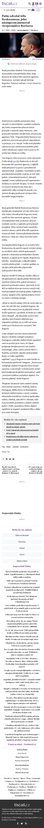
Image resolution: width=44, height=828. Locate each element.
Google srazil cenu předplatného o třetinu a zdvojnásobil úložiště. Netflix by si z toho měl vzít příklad (22, 673)
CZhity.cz (31, 790)
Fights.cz (12, 790)
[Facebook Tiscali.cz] (17, 823)
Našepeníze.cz (16, 793)
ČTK (8, 452)
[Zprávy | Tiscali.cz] (9, 3)
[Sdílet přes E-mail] (13, 459)
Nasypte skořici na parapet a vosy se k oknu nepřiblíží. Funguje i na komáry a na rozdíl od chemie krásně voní (22, 710)
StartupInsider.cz (22, 796)
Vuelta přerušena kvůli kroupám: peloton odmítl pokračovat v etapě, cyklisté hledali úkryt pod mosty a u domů (22, 719)
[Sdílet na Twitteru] (10, 459)
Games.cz (10, 781)
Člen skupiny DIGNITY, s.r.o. (33, 818)
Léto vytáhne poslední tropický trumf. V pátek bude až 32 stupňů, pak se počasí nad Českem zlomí (22, 608)
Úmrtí (22, 554)
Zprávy (16, 779)
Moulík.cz (31, 787)
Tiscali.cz (8, 779)
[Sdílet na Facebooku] (3, 459)
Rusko (9, 447)
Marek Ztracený (22, 773)
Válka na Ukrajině (22, 535)
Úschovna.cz (12, 787)
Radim (12, 10)
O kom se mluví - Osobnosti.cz (22, 744)
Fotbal (22, 548)
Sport (22, 779)
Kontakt (4, 820)
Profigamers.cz (21, 781)
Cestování (36, 779)
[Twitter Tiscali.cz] (21, 823)
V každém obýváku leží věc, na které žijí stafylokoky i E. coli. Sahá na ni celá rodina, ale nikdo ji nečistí (22, 728)
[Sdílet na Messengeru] (6, 459)
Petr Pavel (22, 753)
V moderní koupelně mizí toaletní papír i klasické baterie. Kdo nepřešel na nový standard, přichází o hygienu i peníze (22, 737)
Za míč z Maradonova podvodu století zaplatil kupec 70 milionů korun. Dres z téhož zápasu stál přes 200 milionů (22, 701)
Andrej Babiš (22, 750)
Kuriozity (22, 542)
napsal (13, 359)
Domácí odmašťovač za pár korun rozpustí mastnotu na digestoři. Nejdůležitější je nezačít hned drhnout (22, 590)
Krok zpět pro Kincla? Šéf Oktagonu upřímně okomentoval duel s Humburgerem (22, 599)
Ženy (29, 779)
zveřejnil (29, 83)
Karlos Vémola (22, 769)
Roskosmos (24, 447)
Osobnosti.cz (14, 784)
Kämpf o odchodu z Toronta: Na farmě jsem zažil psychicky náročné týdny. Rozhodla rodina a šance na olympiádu (22, 691)
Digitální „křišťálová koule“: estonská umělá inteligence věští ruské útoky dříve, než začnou (22, 682)
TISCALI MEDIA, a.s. (19, 818)
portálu (16, 161)
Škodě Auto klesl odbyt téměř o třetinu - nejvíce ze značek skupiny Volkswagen (11, 470)
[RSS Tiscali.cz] (26, 823)
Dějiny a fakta (22, 561)
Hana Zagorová (22, 757)
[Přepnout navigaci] (33, 3)
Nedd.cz (22, 787)
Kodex (14, 820)
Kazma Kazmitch (22, 761)
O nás (10, 820)
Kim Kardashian (22, 765)
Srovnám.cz (28, 793)
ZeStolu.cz (34, 781)
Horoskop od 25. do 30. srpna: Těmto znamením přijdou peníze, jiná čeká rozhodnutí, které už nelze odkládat (22, 624)
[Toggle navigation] (40, 3)
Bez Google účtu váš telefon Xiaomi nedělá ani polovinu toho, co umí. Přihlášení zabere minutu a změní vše (22, 652)
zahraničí (16, 447)
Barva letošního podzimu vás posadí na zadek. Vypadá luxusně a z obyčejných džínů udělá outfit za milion (22, 574)
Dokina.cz (21, 790)
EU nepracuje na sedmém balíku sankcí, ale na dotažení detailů (35, 470)
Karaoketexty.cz (27, 784)
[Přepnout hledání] (29, 3)
